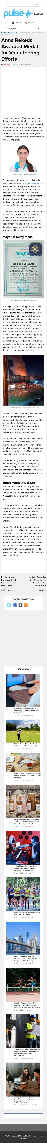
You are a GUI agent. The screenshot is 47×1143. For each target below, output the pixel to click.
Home (3, 33)
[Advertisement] (23, 91)
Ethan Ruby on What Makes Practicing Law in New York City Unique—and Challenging (25, 959)
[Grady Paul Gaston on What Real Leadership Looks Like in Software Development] (23, 690)
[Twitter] (9, 605)
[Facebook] (15, 605)
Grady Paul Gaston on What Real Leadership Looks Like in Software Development (26, 711)
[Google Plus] (20, 605)
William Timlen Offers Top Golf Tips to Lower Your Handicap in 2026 (26, 745)
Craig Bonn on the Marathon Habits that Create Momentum (27, 913)
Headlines (10, 33)
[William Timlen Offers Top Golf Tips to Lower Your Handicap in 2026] (23, 731)
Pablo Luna (6, 64)
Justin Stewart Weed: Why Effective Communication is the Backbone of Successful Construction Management (27, 1052)
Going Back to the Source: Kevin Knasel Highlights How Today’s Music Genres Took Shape (25, 868)
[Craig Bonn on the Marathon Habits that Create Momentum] (23, 894)
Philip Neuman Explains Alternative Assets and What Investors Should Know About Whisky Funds (26, 822)
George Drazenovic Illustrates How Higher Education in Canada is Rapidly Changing (26, 1100)
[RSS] (26, 605)
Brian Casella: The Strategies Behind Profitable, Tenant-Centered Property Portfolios (27, 775)
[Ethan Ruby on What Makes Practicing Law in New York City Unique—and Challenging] (23, 938)
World (18, 33)
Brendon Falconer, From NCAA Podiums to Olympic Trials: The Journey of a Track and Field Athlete (27, 1005)
